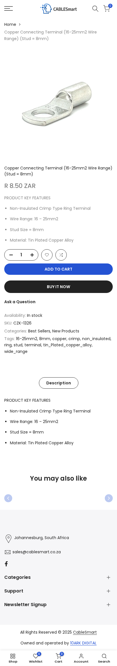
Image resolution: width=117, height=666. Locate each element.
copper (59, 339)
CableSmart (85, 632)
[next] (109, 498)
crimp (74, 339)
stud (18, 345)
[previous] (8, 498)
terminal (32, 345)
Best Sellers (39, 331)
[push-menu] (8, 8)
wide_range (16, 351)
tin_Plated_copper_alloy (67, 345)
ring (8, 345)
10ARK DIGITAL (83, 643)
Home (10, 24)
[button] (47, 255)
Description (58, 383)
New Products (65, 331)
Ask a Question (19, 302)
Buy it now (58, 287)
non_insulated (96, 339)
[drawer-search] (95, 8)
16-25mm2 (26, 339)
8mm (44, 339)
